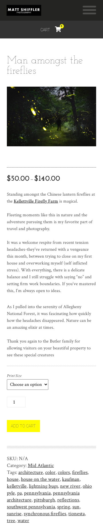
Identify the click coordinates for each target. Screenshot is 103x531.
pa (19, 493)
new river (70, 486)
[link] (36, 201)
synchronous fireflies (45, 513)
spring (63, 506)
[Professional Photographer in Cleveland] (24, 10)
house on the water (40, 479)
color (50, 472)
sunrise (14, 513)
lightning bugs (43, 486)
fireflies (80, 472)
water (23, 520)
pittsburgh (44, 500)
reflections (68, 500)
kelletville (17, 486)
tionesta (76, 513)
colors (64, 472)
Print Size (14, 375)
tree (11, 520)
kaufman (71, 479)
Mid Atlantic (41, 465)
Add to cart (23, 426)
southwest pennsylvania (31, 506)
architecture (30, 472)
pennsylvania (37, 493)
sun (76, 506)
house (13, 479)
